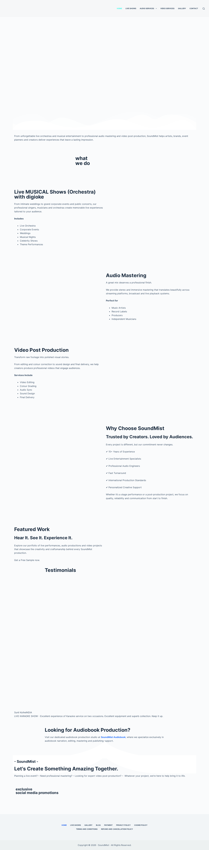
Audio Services (147, 8)
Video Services (167, 8)
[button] (17, 648)
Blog (98, 825)
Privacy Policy (123, 825)
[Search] (204, 9)
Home (119, 8)
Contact (194, 8)
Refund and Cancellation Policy (117, 829)
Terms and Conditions (87, 829)
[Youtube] (33, 799)
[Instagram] (41, 799)
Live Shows (131, 8)
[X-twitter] (25, 799)
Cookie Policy (140, 825)
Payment (108, 825)
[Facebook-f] (17, 799)
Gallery (182, 8)
